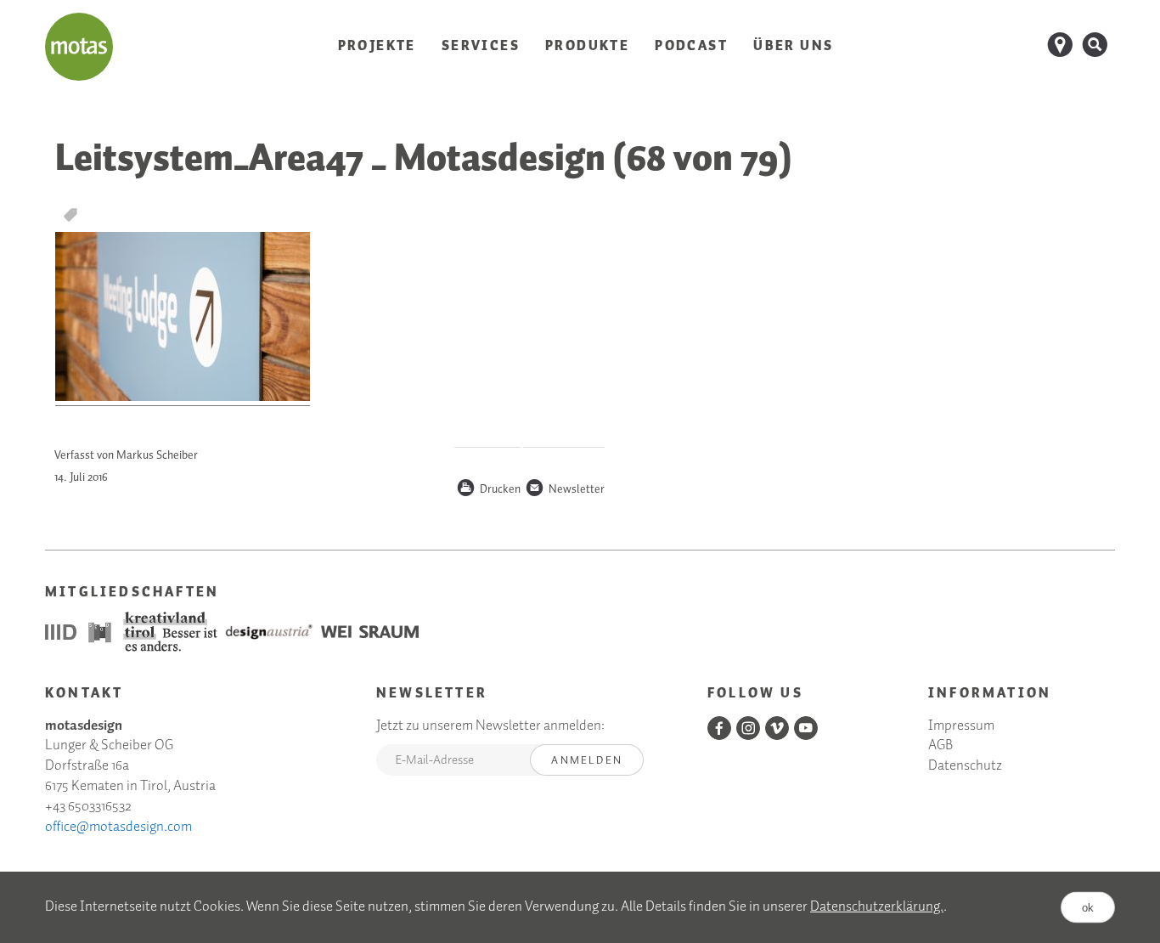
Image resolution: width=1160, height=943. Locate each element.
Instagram (748, 728)
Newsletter (565, 490)
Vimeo (777, 728)
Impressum (961, 727)
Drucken (488, 490)
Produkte (587, 46)
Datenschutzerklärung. (876, 906)
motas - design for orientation (79, 47)
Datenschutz (965, 766)
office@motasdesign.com (118, 827)
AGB (940, 746)
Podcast (691, 46)
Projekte (377, 46)
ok (1088, 907)
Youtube (806, 728)
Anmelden (586, 761)
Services (481, 46)
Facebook (719, 728)
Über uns (793, 46)
